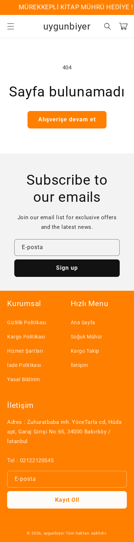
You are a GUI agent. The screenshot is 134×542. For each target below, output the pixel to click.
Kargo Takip (85, 351)
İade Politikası (24, 365)
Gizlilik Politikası (26, 322)
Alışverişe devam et (67, 119)
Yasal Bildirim (23, 379)
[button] (11, 26)
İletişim (79, 365)
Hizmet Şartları (25, 351)
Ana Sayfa (83, 322)
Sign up (67, 267)
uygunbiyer (54, 533)
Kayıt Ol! (67, 499)
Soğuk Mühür (87, 337)
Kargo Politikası (26, 337)
